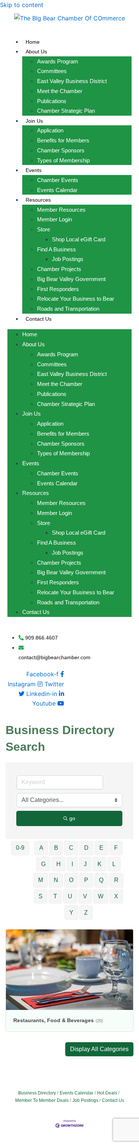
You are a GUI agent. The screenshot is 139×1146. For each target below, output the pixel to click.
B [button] (56, 848)
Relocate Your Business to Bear (75, 298)
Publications (51, 101)
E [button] (101, 848)
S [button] (41, 896)
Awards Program (57, 61)
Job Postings (67, 259)
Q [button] (101, 880)
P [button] (86, 880)
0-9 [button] (20, 848)
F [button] (116, 848)
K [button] (99, 864)
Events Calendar (57, 190)
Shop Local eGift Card (78, 239)
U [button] (70, 896)
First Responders (58, 289)
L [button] (114, 864)
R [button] (116, 880)
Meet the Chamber (59, 91)
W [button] (100, 896)
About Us (36, 52)
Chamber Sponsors (61, 150)
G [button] (43, 864)
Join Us (34, 121)
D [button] (86, 848)
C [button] (71, 848)
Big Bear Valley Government (71, 279)
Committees (52, 71)
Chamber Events (57, 180)
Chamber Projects (59, 269)
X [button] (116, 896)
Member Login (54, 219)
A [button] (41, 848)
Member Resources (61, 210)
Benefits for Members (63, 140)
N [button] (56, 880)
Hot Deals (107, 1093)
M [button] (40, 880)
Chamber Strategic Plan (66, 111)
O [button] (71, 880)
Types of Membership (63, 160)
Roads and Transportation (68, 309)
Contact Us (39, 319)
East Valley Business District (72, 81)
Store (43, 229)
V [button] (85, 896)
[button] (99, 1049)
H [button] (58, 864)
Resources (38, 200)
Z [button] (86, 912)
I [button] (72, 864)
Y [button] (71, 912)
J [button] (85, 864)
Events (34, 170)
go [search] (72, 818)
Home (33, 42)
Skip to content (21, 5)
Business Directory (37, 1093)
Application (50, 130)
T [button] (55, 896)
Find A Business (56, 249)
